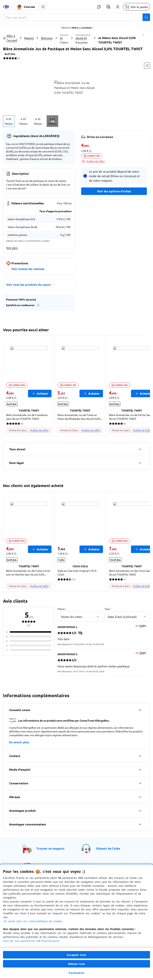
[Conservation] (140, 783)
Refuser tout (76, 964)
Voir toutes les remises (27, 269)
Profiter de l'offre (95, 161)
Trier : (107, 609)
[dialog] (76, 921)
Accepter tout (76, 955)
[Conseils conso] (140, 710)
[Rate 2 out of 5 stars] (7, 58)
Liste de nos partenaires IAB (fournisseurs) (31, 941)
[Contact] (140, 756)
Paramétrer (76, 973)
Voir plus (12, 248)
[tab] (9, 121)
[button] (43, 6)
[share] (147, 66)
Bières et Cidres (64, 37)
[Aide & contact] (99, 6)
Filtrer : (61, 609)
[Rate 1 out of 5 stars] (4, 58)
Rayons (29, 38)
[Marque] (140, 797)
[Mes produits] (108, 6)
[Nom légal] (140, 463)
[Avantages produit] (140, 810)
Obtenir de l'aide (108, 848)
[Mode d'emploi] (140, 769)
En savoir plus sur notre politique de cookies (33, 921)
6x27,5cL (10, 53)
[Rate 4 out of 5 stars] (12, 58)
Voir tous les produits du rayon (28, 284)
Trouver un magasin (50, 848)
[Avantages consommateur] (140, 824)
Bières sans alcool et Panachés (83, 37)
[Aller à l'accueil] (6, 6)
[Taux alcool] (140, 449)
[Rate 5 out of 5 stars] (15, 58)
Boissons (47, 38)
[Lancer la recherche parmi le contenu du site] (146, 17)
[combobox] (76, 17)
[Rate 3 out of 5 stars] (10, 58)
